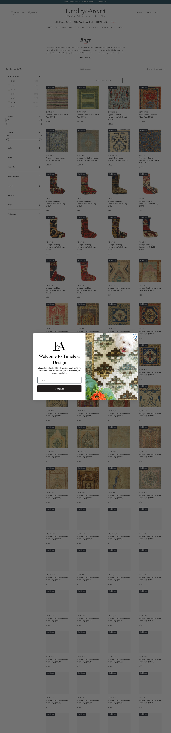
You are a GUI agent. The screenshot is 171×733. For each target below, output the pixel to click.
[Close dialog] (134, 336)
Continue (59, 388)
